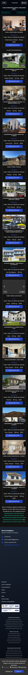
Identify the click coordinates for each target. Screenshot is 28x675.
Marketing (23, 667)
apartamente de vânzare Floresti (14, 513)
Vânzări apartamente (14, 617)
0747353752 (7, 536)
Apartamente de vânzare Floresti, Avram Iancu (14, 624)
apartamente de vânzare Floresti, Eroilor (14, 517)
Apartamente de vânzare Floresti (14, 619)
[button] (25, 12)
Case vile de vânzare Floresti (14, 633)
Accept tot (19, 671)
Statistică (15, 667)
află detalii (23, 661)
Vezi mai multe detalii (14, 45)
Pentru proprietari (6, 587)
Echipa (3, 590)
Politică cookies (5, 599)
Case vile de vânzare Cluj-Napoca (14, 639)
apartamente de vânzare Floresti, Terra (13, 521)
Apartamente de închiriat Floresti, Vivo (14, 657)
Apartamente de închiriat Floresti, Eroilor (14, 655)
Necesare (6, 667)
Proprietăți (4, 582)
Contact (4, 592)
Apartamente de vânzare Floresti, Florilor (14, 628)
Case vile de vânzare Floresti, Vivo (14, 640)
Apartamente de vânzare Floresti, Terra (14, 623)
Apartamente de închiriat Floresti (14, 650)
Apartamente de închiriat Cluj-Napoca (14, 651)
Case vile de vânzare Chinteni (14, 635)
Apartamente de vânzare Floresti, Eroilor (14, 621)
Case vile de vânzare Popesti (14, 642)
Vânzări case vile (14, 631)
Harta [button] (22, 28)
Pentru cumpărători (6, 584)
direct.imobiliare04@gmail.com (11, 539)
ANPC (3, 596)
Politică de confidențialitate (8, 601)
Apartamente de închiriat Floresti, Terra (14, 653)
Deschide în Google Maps (11, 545)
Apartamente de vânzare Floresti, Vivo (14, 626)
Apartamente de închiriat (14, 648)
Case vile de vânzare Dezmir (14, 637)
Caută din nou (6, 12)
